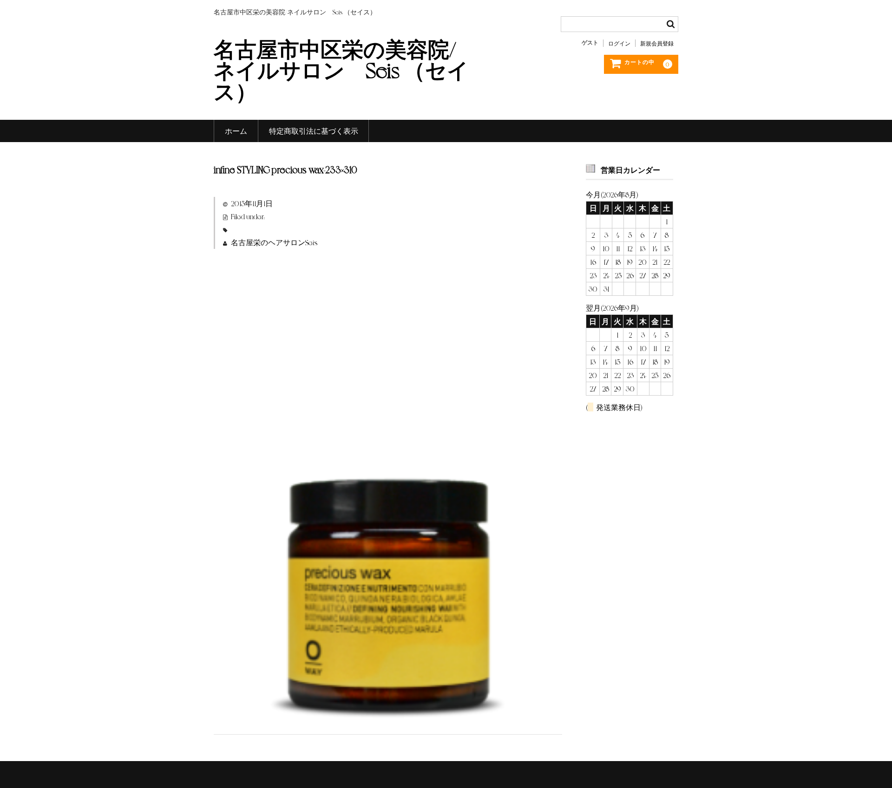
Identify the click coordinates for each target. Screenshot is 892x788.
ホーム (236, 130)
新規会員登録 (657, 43)
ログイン (619, 43)
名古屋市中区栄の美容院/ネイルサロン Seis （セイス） (341, 69)
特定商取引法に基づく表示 (313, 130)
